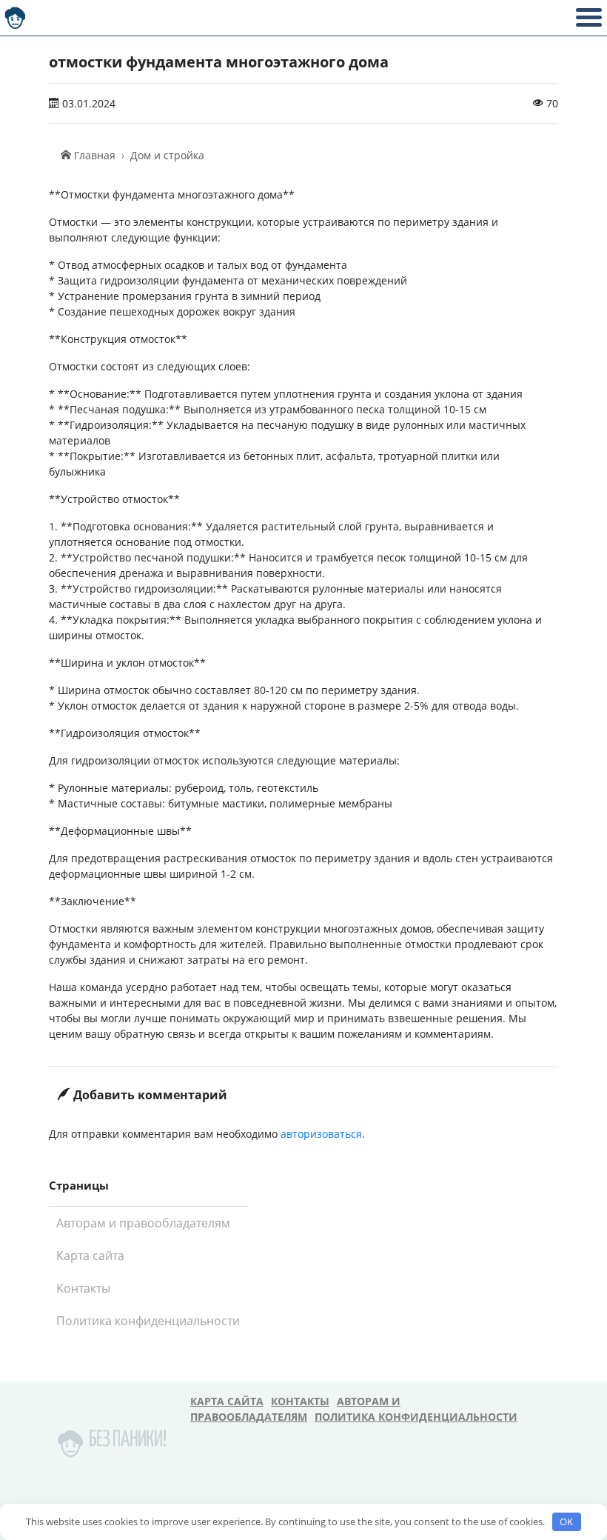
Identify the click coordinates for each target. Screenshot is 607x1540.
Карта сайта (90, 1255)
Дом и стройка (167, 155)
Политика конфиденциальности (148, 1321)
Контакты (83, 1288)
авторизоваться (321, 1134)
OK (566, 1521)
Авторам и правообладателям (143, 1223)
